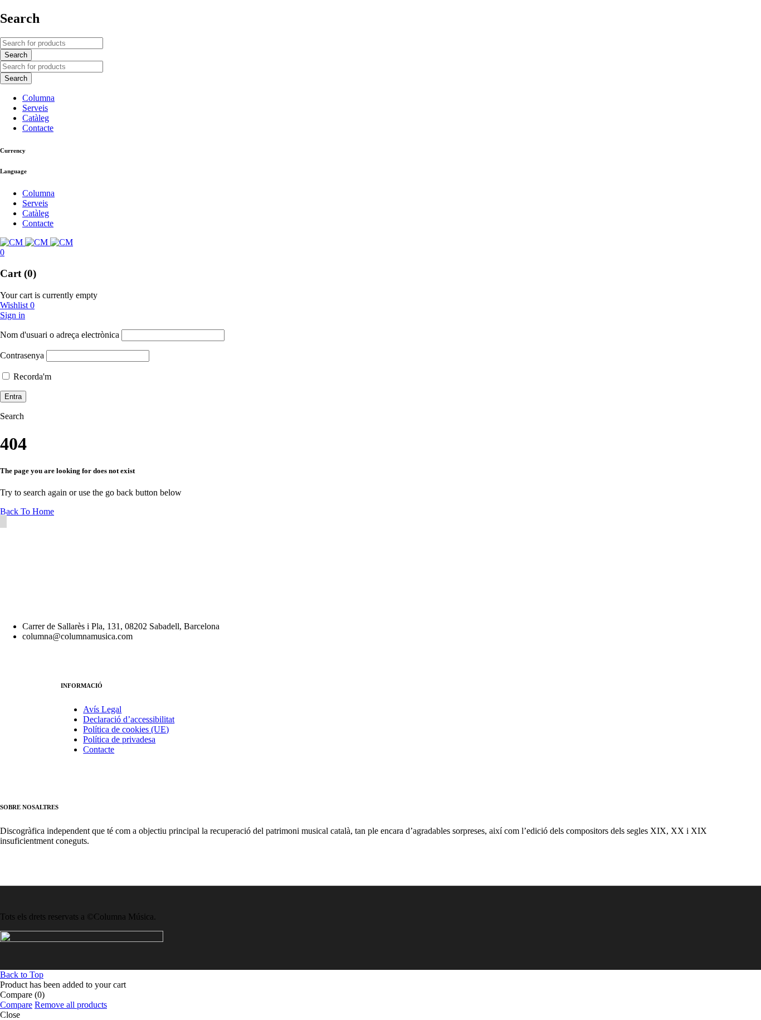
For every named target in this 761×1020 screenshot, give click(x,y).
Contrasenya (22, 355)
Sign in (12, 315)
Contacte (98, 749)
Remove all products (71, 1004)
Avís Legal (102, 709)
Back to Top (21, 974)
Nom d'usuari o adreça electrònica (59, 334)
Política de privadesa (119, 739)
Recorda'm (31, 376)
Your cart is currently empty (48, 295)
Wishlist (17, 305)
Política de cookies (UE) (126, 729)
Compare (16, 1004)
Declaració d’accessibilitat (128, 719)
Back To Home (27, 511)
